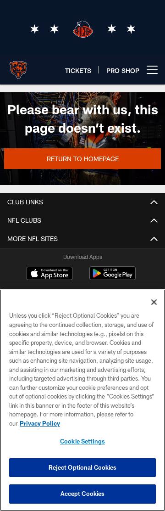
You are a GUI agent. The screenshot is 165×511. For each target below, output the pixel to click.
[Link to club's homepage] (18, 66)
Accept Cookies (82, 493)
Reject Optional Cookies (83, 467)
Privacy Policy (40, 423)
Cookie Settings (82, 441)
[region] (82, 400)
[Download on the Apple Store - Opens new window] (49, 274)
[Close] (154, 302)
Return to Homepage (83, 159)
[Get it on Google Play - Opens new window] (112, 278)
